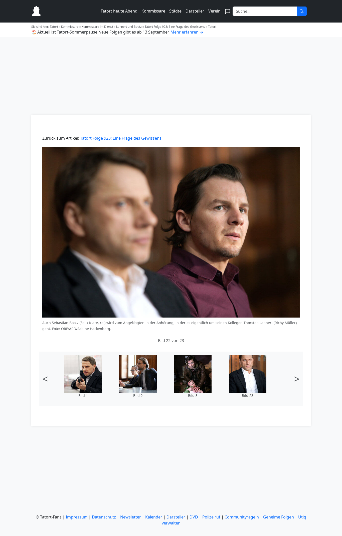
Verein (214, 11)
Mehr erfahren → (186, 32)
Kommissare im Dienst (97, 27)
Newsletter (130, 517)
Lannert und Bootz (129, 27)
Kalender (153, 517)
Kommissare (153, 11)
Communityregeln (242, 517)
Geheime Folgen (278, 517)
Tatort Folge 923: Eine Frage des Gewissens (175, 27)
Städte (175, 11)
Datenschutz (104, 517)
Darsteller (195, 11)
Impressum (77, 517)
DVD (194, 517)
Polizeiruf (211, 517)
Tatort (54, 27)
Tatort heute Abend (119, 11)
